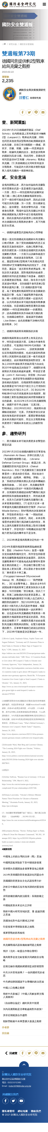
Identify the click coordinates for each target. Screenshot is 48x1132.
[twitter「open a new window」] (29, 112)
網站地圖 (23, 1111)
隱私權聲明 (8, 1111)
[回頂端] (24, 1066)
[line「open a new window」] (36, 112)
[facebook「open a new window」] (22, 112)
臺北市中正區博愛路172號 (13, 1079)
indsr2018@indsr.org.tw (20, 1086)
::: (3, 44)
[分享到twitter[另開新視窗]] (13, 1101)
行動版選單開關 (44, 4)
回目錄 (5, 1033)
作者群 (5, 1027)
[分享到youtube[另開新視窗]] (21, 1101)
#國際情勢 (7, 849)
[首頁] (5, 44)
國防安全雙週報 (27, 44)
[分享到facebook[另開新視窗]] (5, 1101)
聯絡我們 (36, 1111)
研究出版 (13, 44)
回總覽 (13, 1053)
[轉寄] (43, 112)
